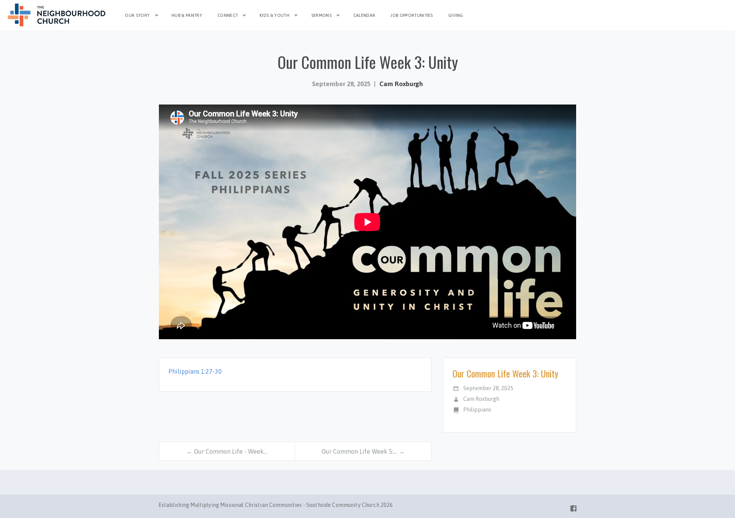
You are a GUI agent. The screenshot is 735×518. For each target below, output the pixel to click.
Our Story (137, 15)
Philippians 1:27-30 (195, 371)
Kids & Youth (274, 15)
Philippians (477, 410)
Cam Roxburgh (401, 84)
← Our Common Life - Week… (226, 451)
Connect (227, 15)
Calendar (364, 15)
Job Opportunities (411, 15)
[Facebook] (573, 506)
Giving (455, 15)
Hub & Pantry (187, 15)
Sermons (321, 15)
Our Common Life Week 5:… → (363, 451)
